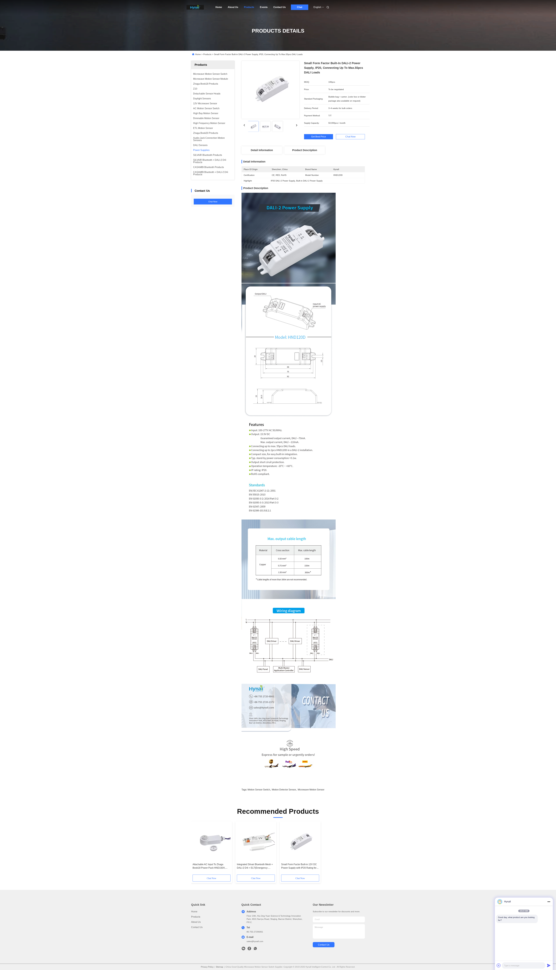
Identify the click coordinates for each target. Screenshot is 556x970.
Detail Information (262, 150)
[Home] (195, 7)
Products (249, 7)
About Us (233, 7)
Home (218, 7)
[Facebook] (249, 949)
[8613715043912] (255, 949)
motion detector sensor (284, 789)
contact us (323, 944)
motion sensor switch (259, 789)
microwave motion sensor (311, 789)
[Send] (548, 965)
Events (264, 7)
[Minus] (548, 901)
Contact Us (279, 7)
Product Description (304, 150)
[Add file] (499, 965)
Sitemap (219, 967)
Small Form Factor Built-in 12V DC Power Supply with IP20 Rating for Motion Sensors (299, 866)
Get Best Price (318, 137)
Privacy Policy (207, 967)
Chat (299, 7)
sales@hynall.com (255, 941)
